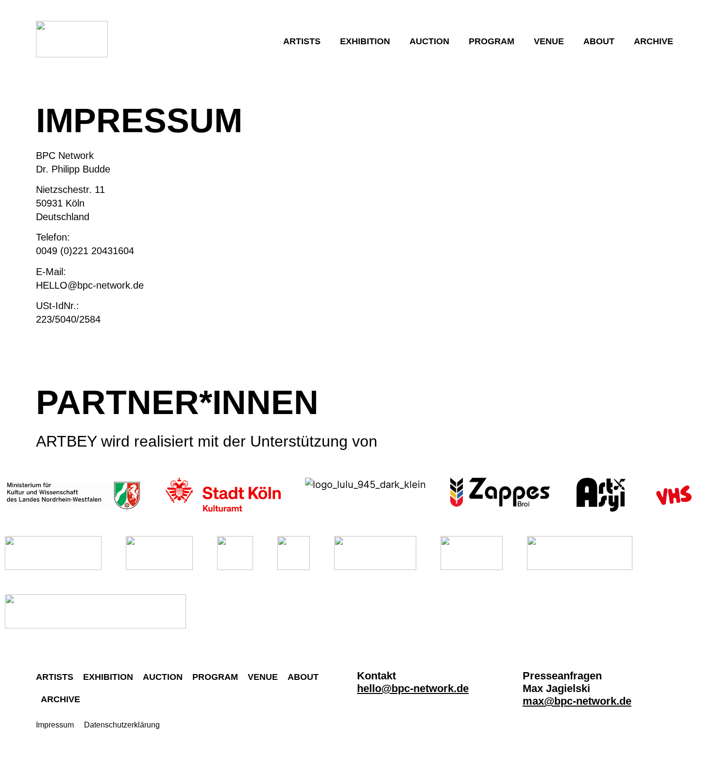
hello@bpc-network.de (413, 688)
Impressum (55, 725)
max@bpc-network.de (577, 701)
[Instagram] (365, 710)
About (598, 41)
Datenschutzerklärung (122, 725)
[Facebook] (387, 710)
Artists (302, 41)
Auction (429, 41)
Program (491, 41)
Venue (549, 41)
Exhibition (365, 41)
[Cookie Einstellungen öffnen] (21, 749)
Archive (653, 41)
